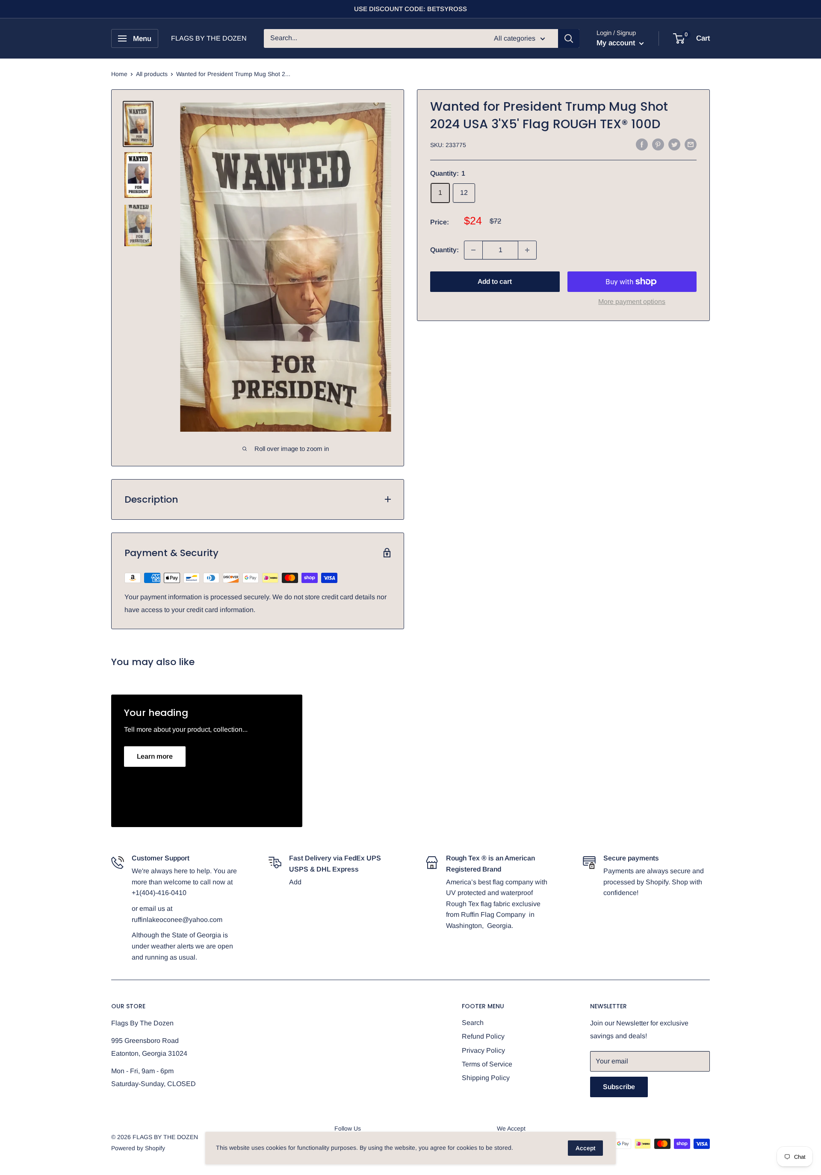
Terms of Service (487, 1064)
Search (473, 1022)
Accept (585, 1148)
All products (152, 74)
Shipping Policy (486, 1077)
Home (119, 74)
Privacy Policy (483, 1050)
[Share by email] (691, 144)
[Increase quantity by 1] (527, 250)
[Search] (568, 38)
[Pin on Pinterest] (658, 144)
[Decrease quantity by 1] (473, 250)
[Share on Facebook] (642, 144)
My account (617, 43)
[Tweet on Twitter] (674, 144)
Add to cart (495, 281)
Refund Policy (483, 1036)
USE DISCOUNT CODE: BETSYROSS (410, 8)
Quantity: (444, 249)
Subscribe (619, 1086)
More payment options (631, 301)
